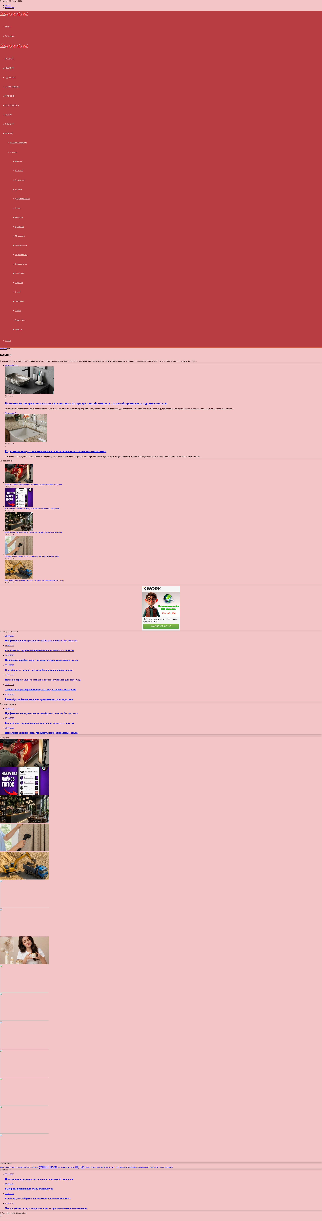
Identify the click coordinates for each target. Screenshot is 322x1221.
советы (161, 1167)
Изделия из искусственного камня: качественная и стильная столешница (55, 451)
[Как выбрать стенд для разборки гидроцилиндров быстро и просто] (24, 1020)
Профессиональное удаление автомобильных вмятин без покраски (33, 484)
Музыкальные (21, 245)
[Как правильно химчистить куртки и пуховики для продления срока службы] (24, 1161)
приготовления (132, 1167)
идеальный (33, 1167)
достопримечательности (21, 1167)
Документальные (22, 199)
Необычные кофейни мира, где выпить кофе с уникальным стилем (33, 532)
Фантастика (20, 320)
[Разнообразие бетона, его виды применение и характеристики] (24, 935)
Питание (10, 96)
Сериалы (19, 283)
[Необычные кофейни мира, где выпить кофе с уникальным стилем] (19, 530)
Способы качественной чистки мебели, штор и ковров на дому (32, 556)
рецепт (156, 1167)
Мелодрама (20, 236)
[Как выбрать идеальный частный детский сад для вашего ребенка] (24, 992)
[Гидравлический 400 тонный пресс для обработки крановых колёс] (24, 1105)
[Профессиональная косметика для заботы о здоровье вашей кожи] (24, 963)
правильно (99, 1167)
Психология (12, 105)
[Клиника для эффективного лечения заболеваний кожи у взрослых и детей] (24, 1076)
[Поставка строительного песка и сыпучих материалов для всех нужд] (19, 578)
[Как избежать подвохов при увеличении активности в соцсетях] (19, 506)
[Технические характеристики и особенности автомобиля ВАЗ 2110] (24, 1133)
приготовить (123, 1167)
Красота (9, 68)
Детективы (20, 180)
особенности (68, 1167)
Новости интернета (18, 143)
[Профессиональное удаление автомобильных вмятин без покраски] (19, 482)
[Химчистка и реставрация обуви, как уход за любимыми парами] (24, 907)
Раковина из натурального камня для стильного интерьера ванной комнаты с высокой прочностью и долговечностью (86, 403)
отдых (80, 1167)
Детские (18, 189)
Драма (18, 208)
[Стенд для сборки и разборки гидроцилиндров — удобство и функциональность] (24, 1048)
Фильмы (13, 152)
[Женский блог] (14, 15)
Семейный (19, 273)
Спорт (18, 292)
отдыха (87, 1167)
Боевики (18, 161)
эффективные (169, 1167)
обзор (60, 1167)
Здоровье (10, 77)
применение (141, 1167)
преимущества (111, 1167)
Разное (9, 133)
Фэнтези (18, 329)
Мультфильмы (21, 255)
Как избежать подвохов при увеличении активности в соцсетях (32, 508)
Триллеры (19, 301)
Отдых (8, 115)
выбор (2, 1167)
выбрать (8, 1167)
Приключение (21, 264)
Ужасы (18, 311)
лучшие (43, 1167)
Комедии (19, 217)
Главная (3, 349)
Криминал (19, 227)
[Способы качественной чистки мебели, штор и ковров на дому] (19, 554)
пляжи (93, 1167)
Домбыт (9, 124)
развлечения (149, 1167)
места (53, 1166)
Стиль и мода (12, 87)
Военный (19, 171)
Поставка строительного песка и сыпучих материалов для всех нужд (34, 580)
